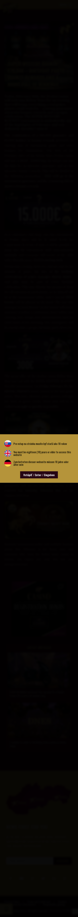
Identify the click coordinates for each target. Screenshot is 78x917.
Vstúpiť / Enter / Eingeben (39, 475)
